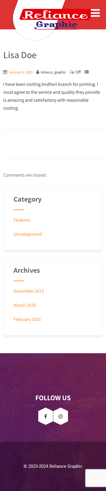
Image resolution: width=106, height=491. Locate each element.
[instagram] (60, 416)
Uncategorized (28, 234)
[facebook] (45, 416)
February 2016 (27, 319)
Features (22, 220)
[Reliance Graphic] (40, 19)
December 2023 (29, 291)
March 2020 (25, 305)
